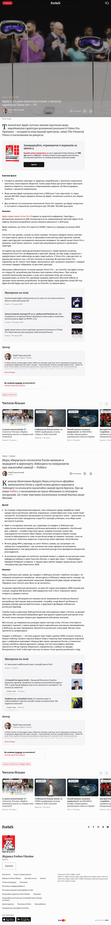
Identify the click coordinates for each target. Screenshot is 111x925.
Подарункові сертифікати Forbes (15, 908)
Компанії (5, 440)
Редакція (37, 894)
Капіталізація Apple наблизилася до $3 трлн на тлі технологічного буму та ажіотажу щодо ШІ (35, 299)
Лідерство (38, 438)
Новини (4, 97)
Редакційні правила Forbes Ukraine (16, 894)
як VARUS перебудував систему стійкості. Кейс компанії (48, 431)
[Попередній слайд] (101, 773)
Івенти (43, 878)
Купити (34, 164)
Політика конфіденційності (13, 886)
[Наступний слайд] (106, 403)
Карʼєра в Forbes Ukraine (11, 878)
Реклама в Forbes (24, 904)
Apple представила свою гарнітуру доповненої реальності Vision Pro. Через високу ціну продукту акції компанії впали (34, 331)
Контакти (6, 874)
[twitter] (88, 827)
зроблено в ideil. (102, 920)
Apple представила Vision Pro (16, 216)
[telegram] (103, 827)
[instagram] (98, 827)
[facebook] (93, 827)
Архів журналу (8, 904)
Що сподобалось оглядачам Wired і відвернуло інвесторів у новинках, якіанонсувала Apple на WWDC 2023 (34, 316)
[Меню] (106, 3)
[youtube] (107, 827)
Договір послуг (30, 878)
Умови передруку (9, 882)
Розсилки (23, 882)
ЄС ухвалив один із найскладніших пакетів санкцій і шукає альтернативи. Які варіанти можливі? (31, 701)
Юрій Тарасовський (16, 110)
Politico (14, 491)
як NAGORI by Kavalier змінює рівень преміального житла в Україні (81, 433)
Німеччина (14, 764)
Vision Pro (12, 395)
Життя (69, 440)
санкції (5, 764)
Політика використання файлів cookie (17, 890)
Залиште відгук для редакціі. (14, 385)
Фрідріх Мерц (25, 764)
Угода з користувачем (22, 874)
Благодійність (40, 904)
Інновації (8, 322)
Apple (5, 395)
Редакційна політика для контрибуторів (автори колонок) (22, 899)
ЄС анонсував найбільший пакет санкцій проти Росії (28, 664)
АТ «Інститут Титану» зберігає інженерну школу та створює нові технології (17, 433)
